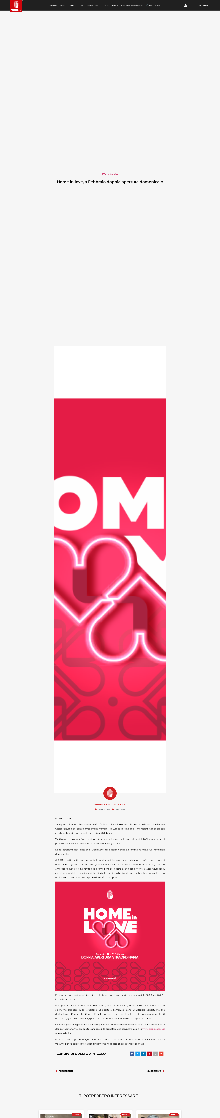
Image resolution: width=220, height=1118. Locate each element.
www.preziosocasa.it (153, 1029)
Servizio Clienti (110, 5)
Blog (81, 5)
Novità (122, 809)
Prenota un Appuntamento (131, 5)
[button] (132, 1054)
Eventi (117, 809)
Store (72, 5)
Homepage (52, 5)
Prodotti (63, 5)
